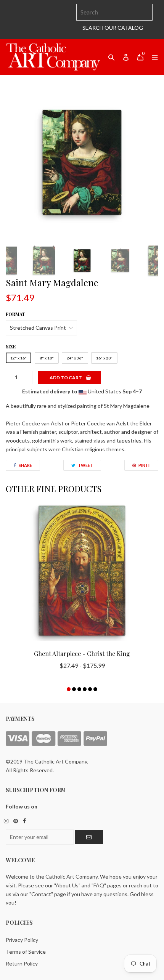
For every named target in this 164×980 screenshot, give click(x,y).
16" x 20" (104, 358)
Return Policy (22, 963)
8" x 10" (47, 358)
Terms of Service (26, 951)
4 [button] (85, 689)
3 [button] (79, 689)
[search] (114, 12)
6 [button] (95, 689)
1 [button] (69, 689)
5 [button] (90, 689)
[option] (82, 162)
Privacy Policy (22, 940)
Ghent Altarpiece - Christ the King (82, 654)
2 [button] (74, 689)
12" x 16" (18, 358)
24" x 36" (75, 358)
